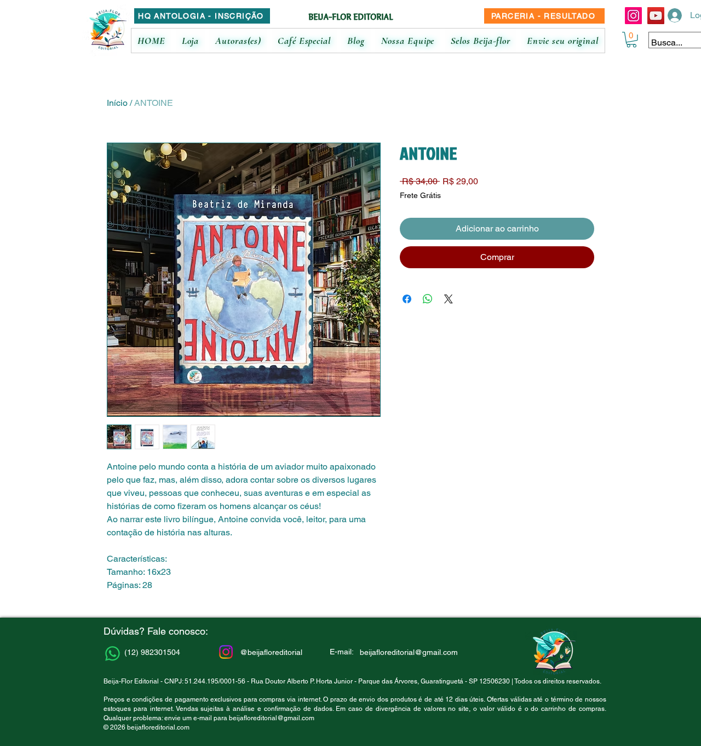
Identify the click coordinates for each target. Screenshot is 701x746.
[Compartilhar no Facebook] (406, 299)
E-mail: (342, 651)
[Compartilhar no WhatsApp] (427, 299)
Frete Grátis (420, 195)
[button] (631, 40)
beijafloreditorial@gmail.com (271, 718)
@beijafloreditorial (271, 652)
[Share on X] (448, 299)
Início (117, 103)
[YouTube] (655, 15)
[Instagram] (633, 15)
